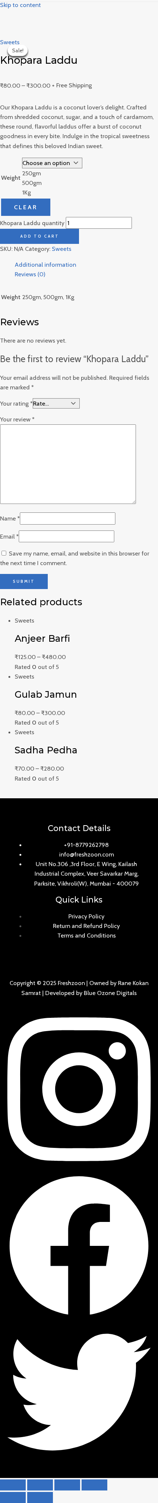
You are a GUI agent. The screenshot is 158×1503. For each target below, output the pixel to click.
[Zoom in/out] (94, 1484)
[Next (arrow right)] (40, 1497)
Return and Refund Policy (86, 925)
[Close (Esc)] (13, 1484)
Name (10, 518)
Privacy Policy (86, 916)
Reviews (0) (30, 274)
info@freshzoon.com (86, 854)
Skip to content (20, 4)
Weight (11, 177)
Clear (25, 207)
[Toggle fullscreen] (67, 1484)
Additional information (45, 264)
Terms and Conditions (86, 935)
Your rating (16, 403)
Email (9, 536)
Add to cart (39, 236)
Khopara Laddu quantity (32, 223)
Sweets (9, 42)
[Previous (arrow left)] (13, 1497)
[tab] (86, 264)
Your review (17, 419)
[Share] (40, 1484)
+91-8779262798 (86, 844)
